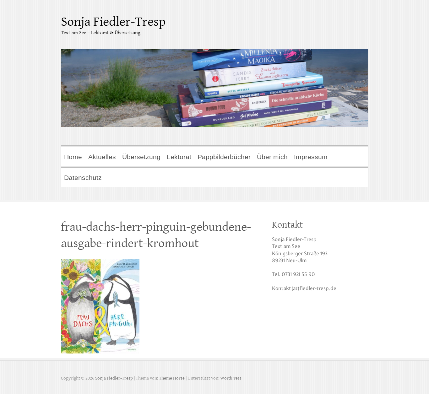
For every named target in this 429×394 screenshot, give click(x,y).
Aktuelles (102, 156)
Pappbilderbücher (224, 156)
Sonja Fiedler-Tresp (113, 22)
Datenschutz (83, 177)
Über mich (272, 156)
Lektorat (179, 156)
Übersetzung (141, 156)
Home (73, 156)
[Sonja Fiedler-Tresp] (214, 83)
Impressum (311, 156)
